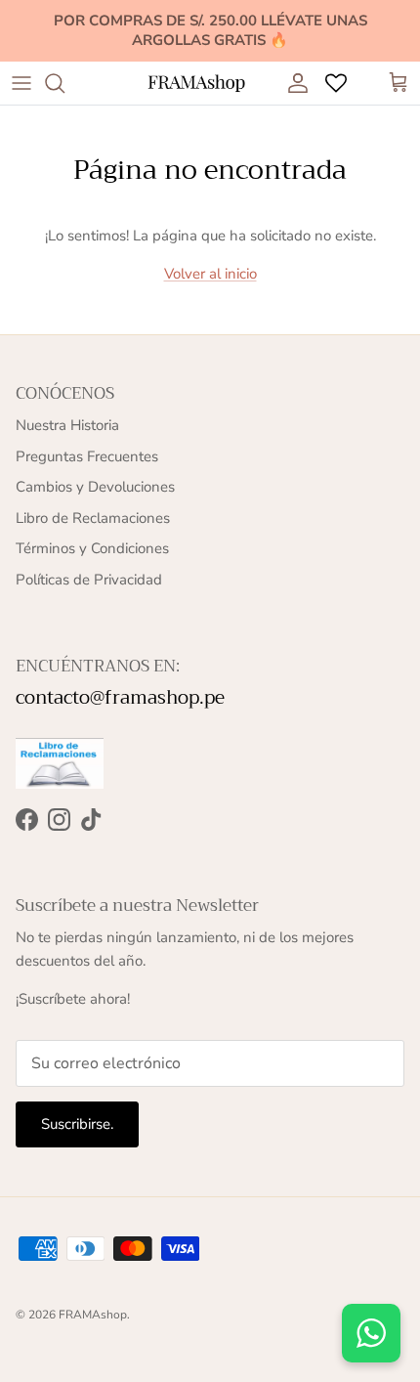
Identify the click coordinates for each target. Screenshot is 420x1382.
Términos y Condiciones (92, 548)
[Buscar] (64, 83)
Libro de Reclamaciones (93, 518)
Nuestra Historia (67, 425)
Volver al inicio (210, 273)
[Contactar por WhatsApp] (371, 1333)
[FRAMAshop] (196, 83)
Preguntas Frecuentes (87, 456)
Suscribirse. (77, 1124)
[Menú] (21, 83)
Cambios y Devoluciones (95, 487)
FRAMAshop (93, 1314)
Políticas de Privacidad (89, 579)
